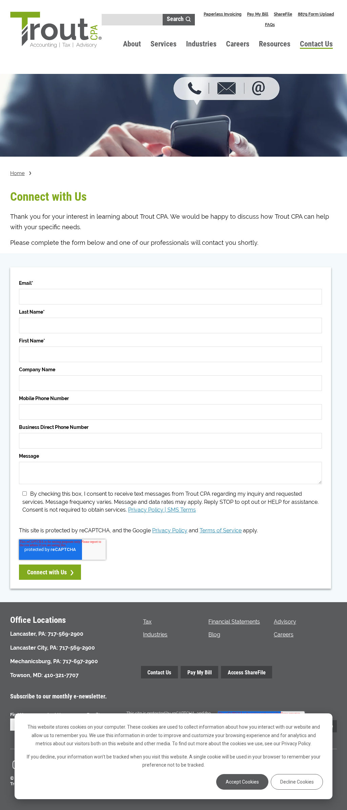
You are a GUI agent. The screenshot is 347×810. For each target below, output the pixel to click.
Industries (201, 43)
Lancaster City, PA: (34, 648)
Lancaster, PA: (28, 634)
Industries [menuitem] (155, 634)
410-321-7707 (61, 675)
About (132, 43)
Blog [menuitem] (214, 634)
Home (17, 173)
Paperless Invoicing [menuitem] (223, 14)
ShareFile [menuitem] (283, 14)
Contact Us (316, 43)
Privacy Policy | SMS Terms (162, 510)
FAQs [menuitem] (270, 24)
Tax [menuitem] (147, 621)
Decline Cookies (297, 782)
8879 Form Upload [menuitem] (316, 14)
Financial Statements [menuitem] (234, 621)
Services (163, 43)
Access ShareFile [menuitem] (247, 672)
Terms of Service (221, 530)
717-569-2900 (65, 634)
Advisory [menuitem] (285, 621)
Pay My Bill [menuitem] (257, 14)
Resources (274, 43)
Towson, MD (25, 675)
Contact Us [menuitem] (159, 672)
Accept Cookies (242, 782)
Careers (237, 43)
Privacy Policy (169, 530)
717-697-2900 (80, 661)
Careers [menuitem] (283, 634)
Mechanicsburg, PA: (35, 661)
